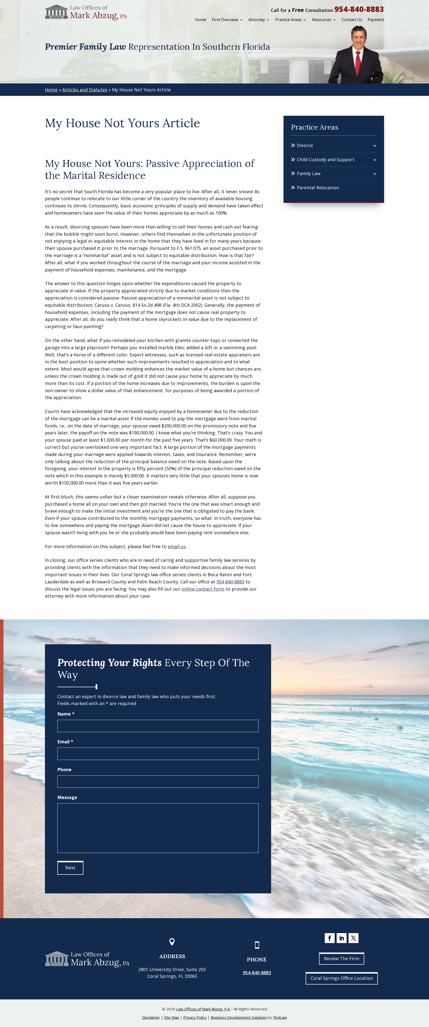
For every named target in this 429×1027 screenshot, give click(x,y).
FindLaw (280, 1017)
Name (65, 714)
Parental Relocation (318, 187)
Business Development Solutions (239, 1017)
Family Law (309, 173)
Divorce (305, 145)
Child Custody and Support (326, 159)
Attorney (257, 19)
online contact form (203, 589)
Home (200, 19)
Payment (376, 19)
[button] (424, 991)
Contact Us (352, 19)
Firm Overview (225, 19)
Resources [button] (321, 19)
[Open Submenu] (374, 145)
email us (177, 546)
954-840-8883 (359, 9)
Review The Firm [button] (341, 958)
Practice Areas (288, 19)
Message (67, 797)
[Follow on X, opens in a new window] (353, 938)
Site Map (171, 1017)
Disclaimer (151, 1017)
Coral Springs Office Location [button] (342, 978)
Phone (64, 769)
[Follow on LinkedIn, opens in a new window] (342, 938)
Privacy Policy (195, 1017)
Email (65, 742)
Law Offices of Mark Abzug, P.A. (203, 1008)
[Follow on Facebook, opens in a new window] (330, 938)
